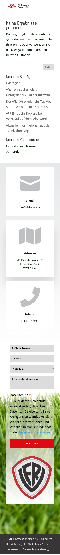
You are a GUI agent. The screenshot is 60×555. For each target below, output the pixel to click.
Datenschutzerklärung (35, 432)
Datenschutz (19, 395)
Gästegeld (13, 83)
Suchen (48, 67)
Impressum (13, 549)
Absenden (32, 443)
